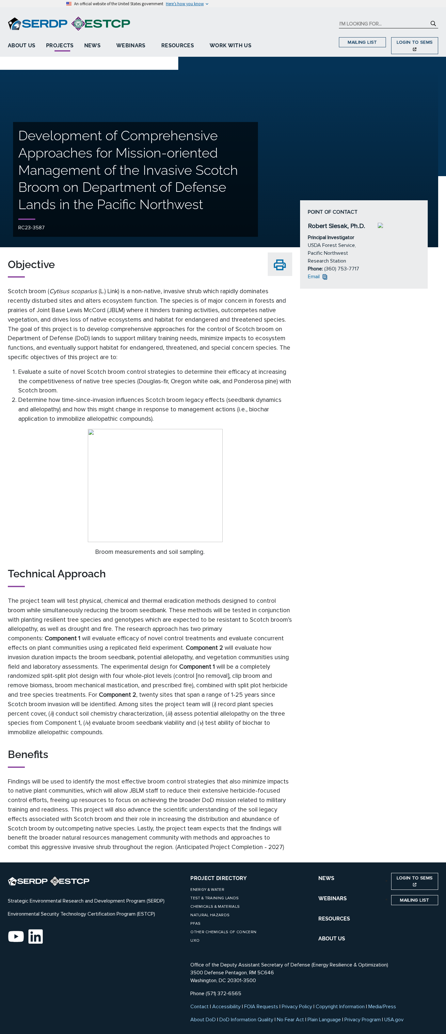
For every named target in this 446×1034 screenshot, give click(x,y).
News (92, 45)
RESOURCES (334, 919)
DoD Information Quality (246, 1019)
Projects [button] (60, 45)
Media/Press (382, 1006)
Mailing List (362, 42)
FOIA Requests (261, 1006)
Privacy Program (362, 1019)
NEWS (326, 878)
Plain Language (324, 1019)
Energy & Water (207, 889)
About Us (22, 45)
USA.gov (394, 1019)
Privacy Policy (297, 1006)
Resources (177, 45)
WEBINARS (332, 898)
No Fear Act (290, 1019)
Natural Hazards (210, 915)
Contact (199, 1006)
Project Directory (218, 878)
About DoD (203, 1019)
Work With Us (230, 45)
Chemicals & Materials (215, 906)
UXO (194, 940)
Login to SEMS (415, 42)
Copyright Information (340, 1006)
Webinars (131, 45)
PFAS (195, 923)
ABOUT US (331, 938)
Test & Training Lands (214, 898)
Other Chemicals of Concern (223, 932)
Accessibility (226, 1006)
